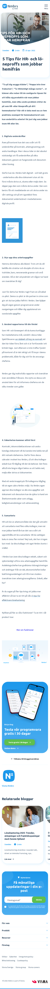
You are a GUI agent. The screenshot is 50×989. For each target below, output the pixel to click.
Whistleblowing (8, 960)
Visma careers (34, 967)
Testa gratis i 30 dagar (18, 742)
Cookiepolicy (22, 960)
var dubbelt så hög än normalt (29, 339)
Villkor (4, 957)
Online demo (10, 748)
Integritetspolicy (26, 957)
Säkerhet (13, 957)
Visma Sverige (8, 967)
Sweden (5, 50)
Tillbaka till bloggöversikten (26, 759)
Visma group (21, 967)
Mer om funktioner (25, 629)
